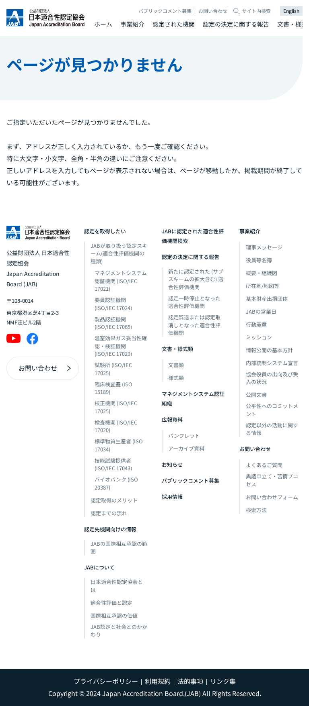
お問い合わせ (212, 10)
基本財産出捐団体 (267, 298)
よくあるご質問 (264, 465)
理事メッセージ (264, 247)
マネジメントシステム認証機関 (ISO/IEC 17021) (121, 280)
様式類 (176, 378)
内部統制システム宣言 (272, 363)
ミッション (259, 337)
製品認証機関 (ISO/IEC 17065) (113, 323)
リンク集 (223, 681)
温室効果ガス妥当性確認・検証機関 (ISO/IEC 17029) (121, 345)
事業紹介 (132, 24)
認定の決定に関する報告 (236, 24)
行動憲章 (256, 324)
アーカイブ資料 (186, 448)
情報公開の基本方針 (269, 350)
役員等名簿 (259, 260)
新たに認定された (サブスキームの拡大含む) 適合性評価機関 (195, 279)
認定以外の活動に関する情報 (272, 429)
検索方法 (256, 510)
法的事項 (190, 681)
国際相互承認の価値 (114, 615)
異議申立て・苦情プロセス (272, 480)
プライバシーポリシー (106, 681)
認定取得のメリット (114, 500)
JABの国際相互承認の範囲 (119, 547)
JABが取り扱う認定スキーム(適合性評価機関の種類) (119, 253)
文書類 (176, 365)
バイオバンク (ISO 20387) (116, 483)
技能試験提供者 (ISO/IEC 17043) (113, 464)
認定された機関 (173, 24)
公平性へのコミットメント (272, 410)
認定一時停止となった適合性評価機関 (194, 302)
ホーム (103, 24)
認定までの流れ (109, 513)
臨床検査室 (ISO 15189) (113, 388)
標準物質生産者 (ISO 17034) (119, 445)
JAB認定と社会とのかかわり (119, 631)
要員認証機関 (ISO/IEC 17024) (113, 304)
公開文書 (256, 394)
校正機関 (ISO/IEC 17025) (116, 407)
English (291, 10)
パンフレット (184, 435)
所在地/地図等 (262, 286)
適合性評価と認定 (111, 602)
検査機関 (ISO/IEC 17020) (116, 426)
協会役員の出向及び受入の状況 (272, 378)
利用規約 (158, 681)
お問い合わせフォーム (272, 497)
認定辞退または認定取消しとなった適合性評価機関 (194, 325)
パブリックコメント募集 (165, 10)
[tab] (103, 24)
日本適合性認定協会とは (117, 586)
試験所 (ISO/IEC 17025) (113, 369)
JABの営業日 (261, 311)
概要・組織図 (261, 273)
